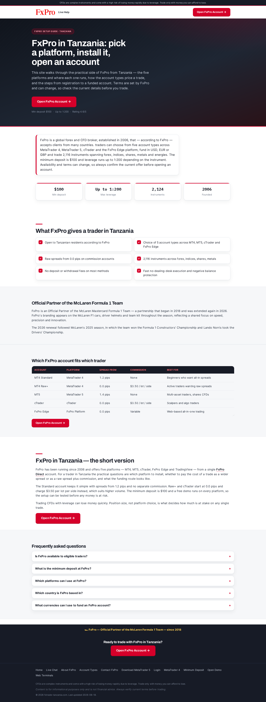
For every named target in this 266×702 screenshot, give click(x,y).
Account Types (88, 669)
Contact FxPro (109, 669)
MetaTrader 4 (172, 669)
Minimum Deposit (194, 669)
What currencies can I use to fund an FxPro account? (73, 605)
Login (157, 669)
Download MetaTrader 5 (136, 669)
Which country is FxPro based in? (59, 593)
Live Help (64, 12)
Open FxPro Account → (211, 12)
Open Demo (214, 669)
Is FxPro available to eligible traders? (61, 556)
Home (39, 669)
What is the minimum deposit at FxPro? (63, 568)
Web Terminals (44, 675)
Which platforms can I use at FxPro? (60, 581)
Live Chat (52, 669)
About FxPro (68, 669)
